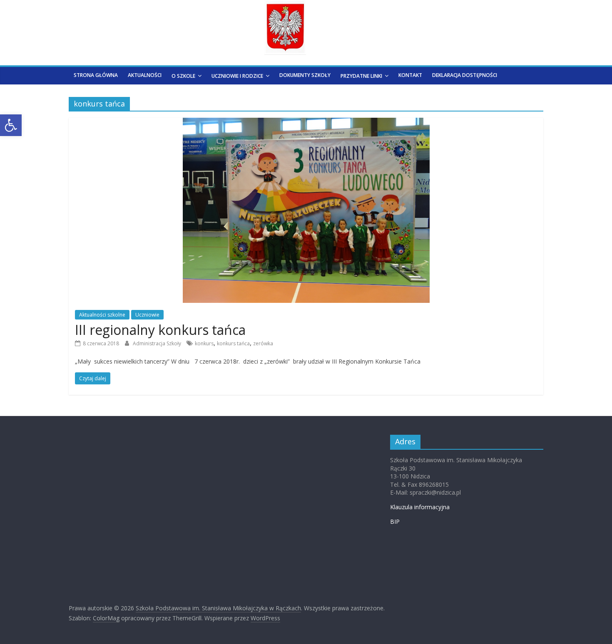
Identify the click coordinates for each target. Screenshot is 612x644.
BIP (395, 521)
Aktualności (145, 75)
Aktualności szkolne (102, 314)
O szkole (183, 75)
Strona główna (96, 75)
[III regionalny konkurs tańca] (306, 122)
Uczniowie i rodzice (237, 75)
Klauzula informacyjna (420, 507)
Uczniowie (147, 314)
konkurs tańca (233, 343)
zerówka (263, 343)
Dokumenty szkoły (305, 75)
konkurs (204, 343)
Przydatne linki (361, 75)
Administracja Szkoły (157, 343)
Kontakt (410, 75)
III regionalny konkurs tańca (160, 330)
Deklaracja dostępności (464, 75)
